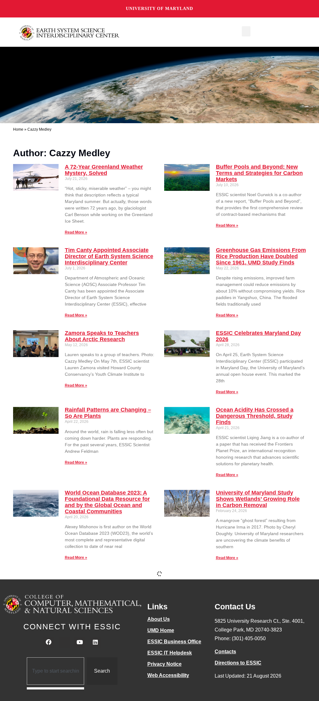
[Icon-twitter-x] (64, 642)
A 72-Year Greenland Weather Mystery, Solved (104, 170)
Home (18, 129)
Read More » (76, 232)
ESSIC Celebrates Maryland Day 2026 (258, 336)
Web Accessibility (168, 675)
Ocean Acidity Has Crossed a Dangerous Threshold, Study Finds (254, 416)
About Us (158, 619)
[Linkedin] (95, 642)
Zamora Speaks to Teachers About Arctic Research (102, 336)
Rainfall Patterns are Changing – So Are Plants (108, 413)
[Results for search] (55, 688)
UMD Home (160, 630)
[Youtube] (79, 642)
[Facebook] (48, 642)
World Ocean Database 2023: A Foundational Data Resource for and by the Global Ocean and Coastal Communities (107, 502)
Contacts (225, 651)
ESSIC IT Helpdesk (169, 652)
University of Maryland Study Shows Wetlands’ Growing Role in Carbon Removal (258, 499)
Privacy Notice (164, 664)
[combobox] (55, 671)
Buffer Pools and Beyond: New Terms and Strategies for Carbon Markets (259, 173)
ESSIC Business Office (174, 641)
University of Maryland (159, 8)
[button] (246, 31)
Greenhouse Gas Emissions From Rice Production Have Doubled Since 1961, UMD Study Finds (261, 256)
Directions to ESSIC (238, 662)
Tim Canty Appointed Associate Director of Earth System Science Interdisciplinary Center (109, 256)
